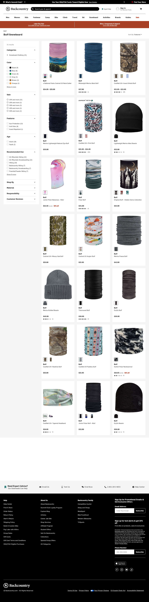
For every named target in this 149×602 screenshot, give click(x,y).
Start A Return (9, 518)
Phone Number (121, 548)
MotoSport (81, 511)
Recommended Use (15, 152)
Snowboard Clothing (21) (18, 55)
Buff (5, 31)
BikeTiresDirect (83, 515)
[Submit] (32, 9)
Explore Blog (45, 511)
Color (9, 62)
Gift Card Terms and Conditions (15, 540)
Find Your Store (140, 2)
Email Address (120, 506)
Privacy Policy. (123, 543)
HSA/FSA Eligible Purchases (14, 544)
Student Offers (46, 529)
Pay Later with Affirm (11, 529)
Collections (45, 537)
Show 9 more (11, 174)
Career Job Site (46, 518)
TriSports (81, 522)
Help (5, 500)
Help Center (8, 504)
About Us (44, 500)
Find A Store (8, 508)
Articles (43, 515)
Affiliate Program (47, 526)
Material (10, 188)
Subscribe (140, 511)
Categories (11, 50)
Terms (116, 543)
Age (8, 136)
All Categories (46, 544)
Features (10, 118)
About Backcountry (47, 504)
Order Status (8, 511)
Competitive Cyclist (84, 504)
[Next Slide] (124, 2)
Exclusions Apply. (120, 531)
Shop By (10, 182)
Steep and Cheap (84, 508)
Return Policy (8, 515)
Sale (9, 94)
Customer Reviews (15, 199)
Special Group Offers (48, 540)
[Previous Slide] (24, 2)
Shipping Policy (9, 522)
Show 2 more (11, 87)
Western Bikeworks (84, 518)
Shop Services (46, 522)
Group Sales (8, 533)
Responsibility (13, 193)
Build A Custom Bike (11, 526)
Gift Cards (7, 537)
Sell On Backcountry (48, 533)
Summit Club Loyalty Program (51, 508)
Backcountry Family (85, 500)
